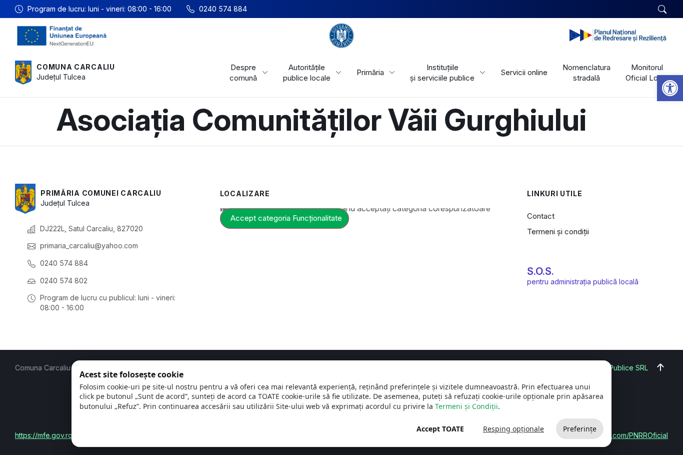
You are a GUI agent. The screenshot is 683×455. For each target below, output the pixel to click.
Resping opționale (513, 428)
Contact (540, 216)
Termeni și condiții (558, 231)
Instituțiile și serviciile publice (442, 73)
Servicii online (524, 72)
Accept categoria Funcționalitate (286, 218)
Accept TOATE (440, 428)
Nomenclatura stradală (586, 73)
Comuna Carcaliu (75, 67)
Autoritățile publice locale (306, 73)
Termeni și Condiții (466, 406)
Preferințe (579, 428)
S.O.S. (540, 271)
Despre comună (243, 73)
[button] (670, 88)
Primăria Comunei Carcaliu (101, 193)
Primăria (370, 72)
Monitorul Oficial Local (647, 73)
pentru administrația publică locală (582, 281)
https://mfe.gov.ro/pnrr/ (53, 435)
